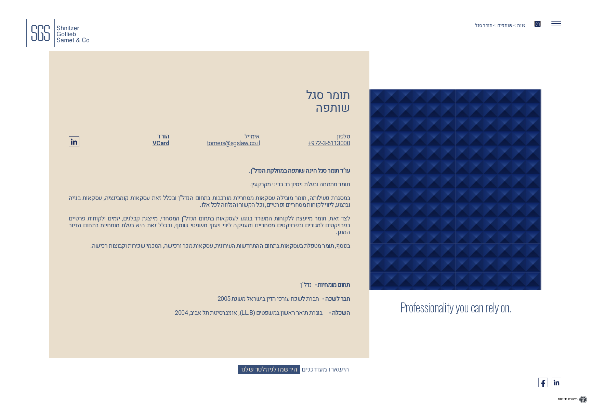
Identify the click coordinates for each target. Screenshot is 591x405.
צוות (521, 25)
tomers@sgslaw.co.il (233, 143)
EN (537, 23)
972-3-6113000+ (329, 143)
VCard (161, 143)
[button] (553, 25)
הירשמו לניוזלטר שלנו (269, 369)
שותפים (504, 25)
